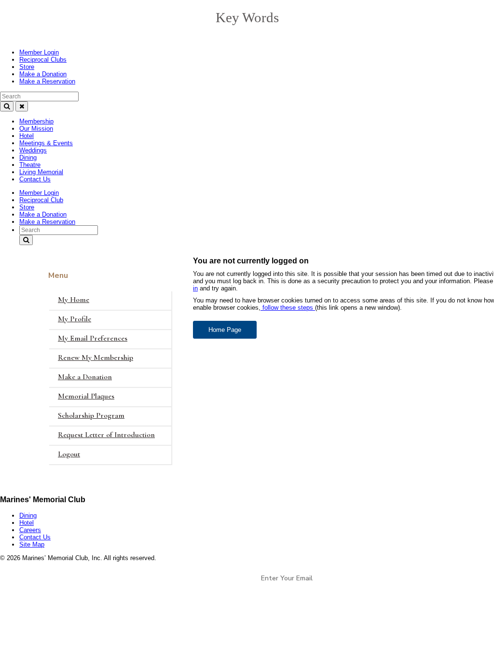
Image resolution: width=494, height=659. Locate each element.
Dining (28, 157)
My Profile (74, 319)
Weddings (33, 150)
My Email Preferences (92, 338)
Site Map (31, 544)
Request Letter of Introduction (106, 434)
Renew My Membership (95, 357)
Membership (36, 121)
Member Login (39, 52)
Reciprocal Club (41, 200)
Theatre (30, 164)
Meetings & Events (46, 143)
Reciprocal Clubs (43, 59)
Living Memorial (41, 172)
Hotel (26, 135)
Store (26, 66)
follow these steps (288, 307)
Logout (69, 454)
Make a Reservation (47, 81)
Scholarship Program (91, 415)
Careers (30, 530)
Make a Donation (43, 74)
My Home (73, 299)
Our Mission (36, 128)
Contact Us (35, 179)
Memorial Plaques (86, 396)
